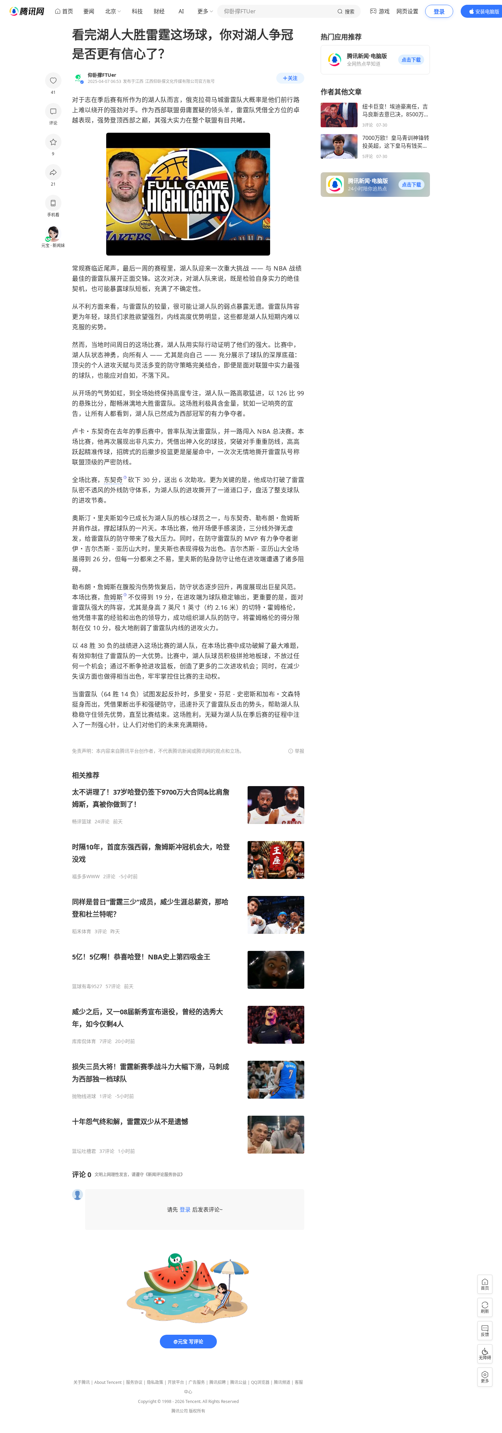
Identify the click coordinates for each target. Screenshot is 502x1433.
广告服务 (197, 1382)
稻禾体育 (81, 931)
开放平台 (176, 1382)
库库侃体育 (84, 1041)
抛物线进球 (84, 1096)
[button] (411, 60)
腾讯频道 (282, 1382)
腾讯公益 (238, 1382)
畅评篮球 (81, 821)
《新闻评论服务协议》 (164, 1174)
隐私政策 (155, 1382)
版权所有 (197, 1411)
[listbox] (188, 962)
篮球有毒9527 (87, 986)
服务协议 (134, 1382)
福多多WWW (86, 876)
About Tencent (108, 1382)
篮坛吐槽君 (84, 1151)
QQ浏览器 (260, 1382)
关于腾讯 (81, 1382)
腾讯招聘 (217, 1382)
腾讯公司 (179, 1411)
